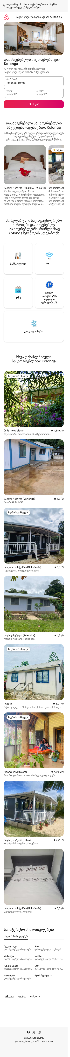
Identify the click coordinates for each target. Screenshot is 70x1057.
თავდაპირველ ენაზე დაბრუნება (24, 7)
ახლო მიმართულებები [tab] (16, 936)
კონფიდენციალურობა (27, 1041)
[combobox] (34, 83)
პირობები (47, 1041)
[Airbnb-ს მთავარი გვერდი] (6, 17)
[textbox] (19, 94)
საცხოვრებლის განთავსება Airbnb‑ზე (39, 17)
